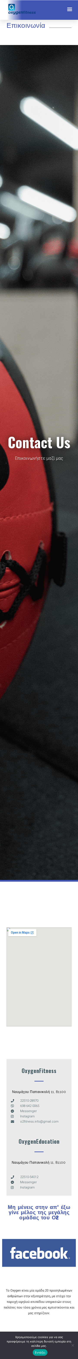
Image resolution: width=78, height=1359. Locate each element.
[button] (70, 9)
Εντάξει (40, 1352)
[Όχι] (72, 1345)
